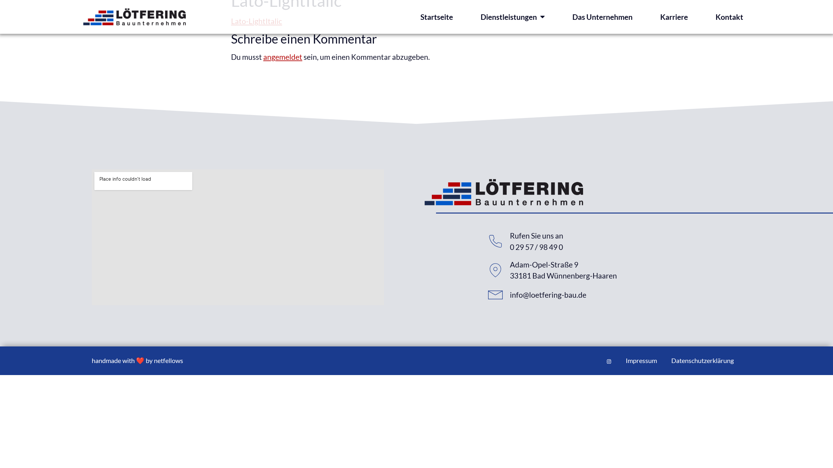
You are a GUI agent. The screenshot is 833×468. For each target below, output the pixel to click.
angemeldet (282, 56)
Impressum (641, 360)
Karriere (674, 16)
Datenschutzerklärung (702, 360)
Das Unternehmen (602, 16)
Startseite (436, 16)
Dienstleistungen (509, 16)
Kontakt (729, 16)
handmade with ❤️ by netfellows (137, 360)
